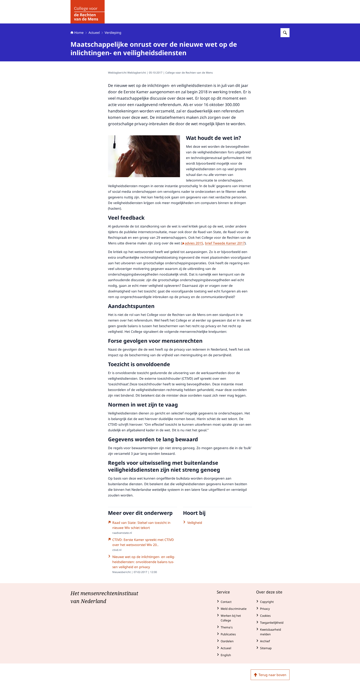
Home (79, 32)
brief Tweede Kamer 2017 (225, 243)
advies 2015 (194, 243)
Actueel (94, 32)
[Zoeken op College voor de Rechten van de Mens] (285, 32)
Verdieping (113, 32)
